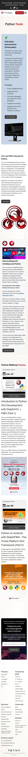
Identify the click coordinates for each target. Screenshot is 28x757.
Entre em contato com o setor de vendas (21, 726)
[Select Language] (17, 8)
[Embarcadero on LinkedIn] (16, 750)
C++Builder (4, 679)
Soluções (3, 724)
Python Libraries (19, 700)
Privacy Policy (18, 732)
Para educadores (5, 726)
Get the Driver (8, 350)
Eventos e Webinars (6, 707)
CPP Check (18, 686)
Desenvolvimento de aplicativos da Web (6, 732)
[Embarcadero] (7, 12)
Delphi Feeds (18, 709)
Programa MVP (5, 719)
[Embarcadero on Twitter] (14, 750)
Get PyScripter (10, 117)
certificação (4, 728)
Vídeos (3, 709)
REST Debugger (19, 688)
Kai (2, 686)
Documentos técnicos (6, 712)
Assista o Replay (14, 396)
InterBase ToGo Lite (20, 691)
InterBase (4, 681)
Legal (16, 729)
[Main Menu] (25, 13)
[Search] (11, 8)
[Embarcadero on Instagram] (19, 750)
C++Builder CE (19, 679)
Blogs (16, 707)
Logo (16, 734)
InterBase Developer (20, 693)
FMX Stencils (18, 696)
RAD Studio (4, 674)
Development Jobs (5, 721)
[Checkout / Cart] (13, 8)
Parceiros (3, 716)
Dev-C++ (17, 684)
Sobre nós (17, 720)
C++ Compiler (18, 681)
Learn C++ (17, 714)
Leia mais (6, 201)
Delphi (3, 676)
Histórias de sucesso (6, 714)
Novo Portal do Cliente (11, 5)
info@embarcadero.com (7, 745)
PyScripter (17, 698)
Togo (16, 303)
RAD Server (4, 684)
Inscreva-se (14, 649)
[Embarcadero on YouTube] (11, 750)
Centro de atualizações (19, 3)
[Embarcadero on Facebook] (8, 750)
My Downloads (6, 3)
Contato (21, 5)
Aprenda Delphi (19, 712)
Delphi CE (17, 676)
